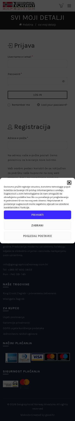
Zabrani (37, 225)
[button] (69, 182)
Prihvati (37, 215)
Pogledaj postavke (37, 236)
